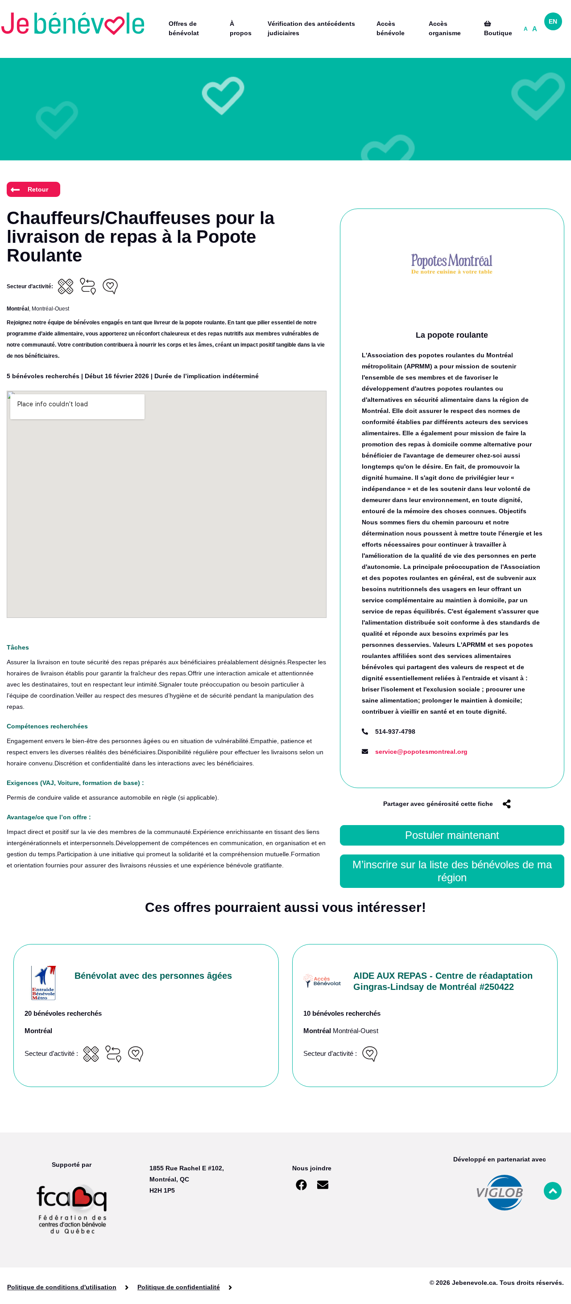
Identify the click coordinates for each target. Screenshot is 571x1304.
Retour (38, 189)
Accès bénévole (391, 28)
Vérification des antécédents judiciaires (311, 28)
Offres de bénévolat (184, 28)
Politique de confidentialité (178, 1287)
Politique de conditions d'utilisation (61, 1287)
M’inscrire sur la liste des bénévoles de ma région (452, 870)
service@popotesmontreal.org (421, 751)
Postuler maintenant (452, 835)
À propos (241, 28)
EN (553, 21)
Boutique (498, 33)
